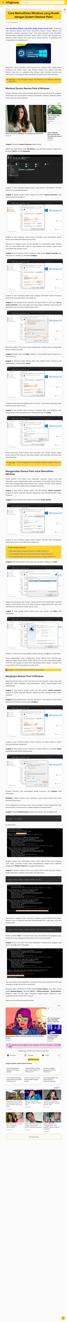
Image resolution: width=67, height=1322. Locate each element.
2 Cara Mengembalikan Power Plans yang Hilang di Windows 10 (14, 1079)
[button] (22, 2)
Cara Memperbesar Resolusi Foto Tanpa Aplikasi (12, 1070)
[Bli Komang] (12, 2)
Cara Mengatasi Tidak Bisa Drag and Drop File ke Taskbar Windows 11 (31, 554)
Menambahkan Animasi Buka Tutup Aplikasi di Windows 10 (32, 1070)
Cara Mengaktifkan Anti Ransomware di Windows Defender (51, 1079)
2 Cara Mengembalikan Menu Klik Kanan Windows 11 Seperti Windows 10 (32, 557)
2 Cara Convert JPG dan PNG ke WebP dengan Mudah (32, 1079)
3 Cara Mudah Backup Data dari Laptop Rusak (29, 670)
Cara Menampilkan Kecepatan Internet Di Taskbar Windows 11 (29, 551)
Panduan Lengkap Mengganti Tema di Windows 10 (49, 1070)
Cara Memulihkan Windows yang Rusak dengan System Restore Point (29, 28)
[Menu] (3, 2)
